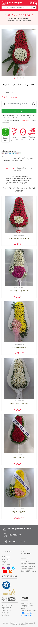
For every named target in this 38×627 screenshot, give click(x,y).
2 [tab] (17, 78)
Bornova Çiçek (7, 605)
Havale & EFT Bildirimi (28, 571)
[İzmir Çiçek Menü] (3, 3)
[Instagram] (3, 568)
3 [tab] (20, 78)
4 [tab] (23, 78)
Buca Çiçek (5, 613)
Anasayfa (12, 18)
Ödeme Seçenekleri (28, 564)
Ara (34, 7)
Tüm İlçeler (5, 615)
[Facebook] (8, 568)
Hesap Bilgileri (7, 559)
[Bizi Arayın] (31, 3)
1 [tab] (14, 78)
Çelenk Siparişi (22, 18)
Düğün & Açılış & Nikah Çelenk (19, 21)
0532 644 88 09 (26, 613)
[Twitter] (13, 568)
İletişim (4, 562)
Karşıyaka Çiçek (7, 610)
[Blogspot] (10, 571)
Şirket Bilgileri (6, 564)
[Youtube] (5, 571)
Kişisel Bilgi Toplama (28, 566)
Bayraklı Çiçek (6, 608)
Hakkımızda (6, 557)
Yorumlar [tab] (19, 170)
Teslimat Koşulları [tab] (24, 168)
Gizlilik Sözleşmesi (27, 569)
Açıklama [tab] (10, 168)
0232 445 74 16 (26, 615)
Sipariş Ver (19, 111)
